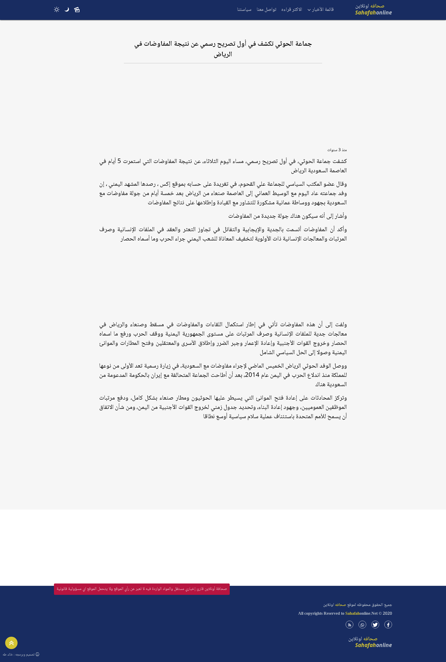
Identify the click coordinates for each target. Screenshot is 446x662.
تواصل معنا (266, 10)
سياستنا (244, 10)
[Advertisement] (223, 108)
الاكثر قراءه (291, 10)
